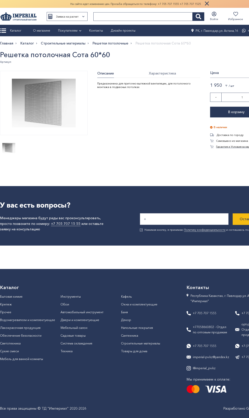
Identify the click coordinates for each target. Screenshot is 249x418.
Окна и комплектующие (139, 304)
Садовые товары (73, 335)
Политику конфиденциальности (204, 230)
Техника (66, 351)
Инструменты (70, 296)
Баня (124, 312)
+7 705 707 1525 (190, 4)
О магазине (41, 30)
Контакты (96, 30)
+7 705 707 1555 (168, 4)
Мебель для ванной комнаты (21, 359)
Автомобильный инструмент (81, 312)
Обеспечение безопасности (20, 335)
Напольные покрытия (137, 328)
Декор (126, 320)
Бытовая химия (11, 296)
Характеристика (162, 73)
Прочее (5, 312)
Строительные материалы (63, 43)
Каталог (15, 30)
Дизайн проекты (123, 30)
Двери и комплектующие (79, 320)
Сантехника (129, 335)
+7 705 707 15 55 (66, 224)
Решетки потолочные (110, 43)
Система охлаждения (76, 343)
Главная (6, 43)
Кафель (126, 296)
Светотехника (10, 343)
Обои (64, 304)
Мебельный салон (73, 328)
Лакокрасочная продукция (20, 328)
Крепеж (6, 304)
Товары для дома (134, 351)
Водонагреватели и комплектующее (27, 320)
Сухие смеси (9, 351)
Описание (105, 73)
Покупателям (67, 30)
